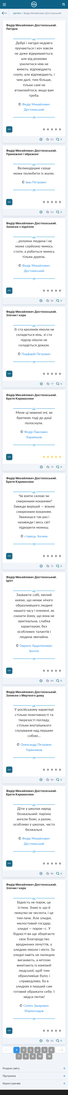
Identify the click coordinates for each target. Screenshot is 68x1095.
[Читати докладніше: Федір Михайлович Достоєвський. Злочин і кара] (9, 374)
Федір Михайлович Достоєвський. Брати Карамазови (31, 396)
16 (49, 1056)
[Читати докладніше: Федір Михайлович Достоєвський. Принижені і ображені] (9, 202)
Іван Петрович (36, 182)
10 (39, 1056)
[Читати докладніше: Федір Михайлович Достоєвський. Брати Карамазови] (9, 457)
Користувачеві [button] (11, 1083)
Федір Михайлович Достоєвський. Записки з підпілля (31, 224)
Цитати (17, 13)
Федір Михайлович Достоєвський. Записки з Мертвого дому (31, 693)
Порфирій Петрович (36, 354)
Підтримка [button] (9, 1075)
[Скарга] (41, 139)
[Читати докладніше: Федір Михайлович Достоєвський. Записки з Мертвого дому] (9, 770)
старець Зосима (36, 536)
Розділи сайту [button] (11, 1068)
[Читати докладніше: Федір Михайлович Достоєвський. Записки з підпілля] (9, 290)
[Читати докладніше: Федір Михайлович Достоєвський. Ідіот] (9, 671)
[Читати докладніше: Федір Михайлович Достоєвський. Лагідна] (9, 129)
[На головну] (4, 13)
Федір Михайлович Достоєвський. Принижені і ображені (31, 152)
